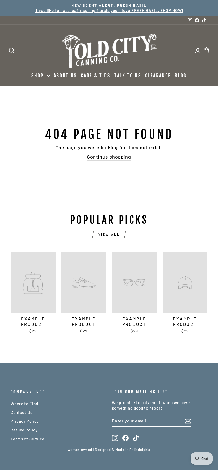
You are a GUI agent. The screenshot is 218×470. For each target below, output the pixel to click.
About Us (65, 75)
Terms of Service (27, 438)
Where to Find (24, 403)
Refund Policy (24, 429)
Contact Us (21, 412)
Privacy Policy (25, 421)
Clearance (158, 75)
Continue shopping (109, 157)
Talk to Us (127, 75)
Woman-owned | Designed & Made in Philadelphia (109, 449)
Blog (181, 75)
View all (109, 234)
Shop (38, 75)
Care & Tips (95, 75)
